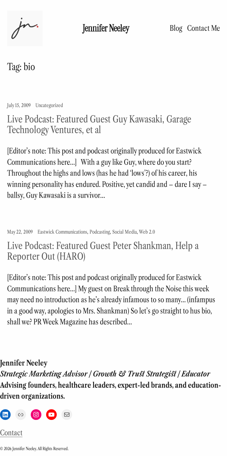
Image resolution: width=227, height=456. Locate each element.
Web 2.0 (147, 232)
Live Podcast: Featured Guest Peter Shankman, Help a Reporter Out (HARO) (103, 250)
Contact (11, 432)
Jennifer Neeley (106, 28)
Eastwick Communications (62, 232)
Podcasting (100, 232)
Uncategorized (49, 105)
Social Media (124, 232)
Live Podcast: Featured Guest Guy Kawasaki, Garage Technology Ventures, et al (99, 124)
